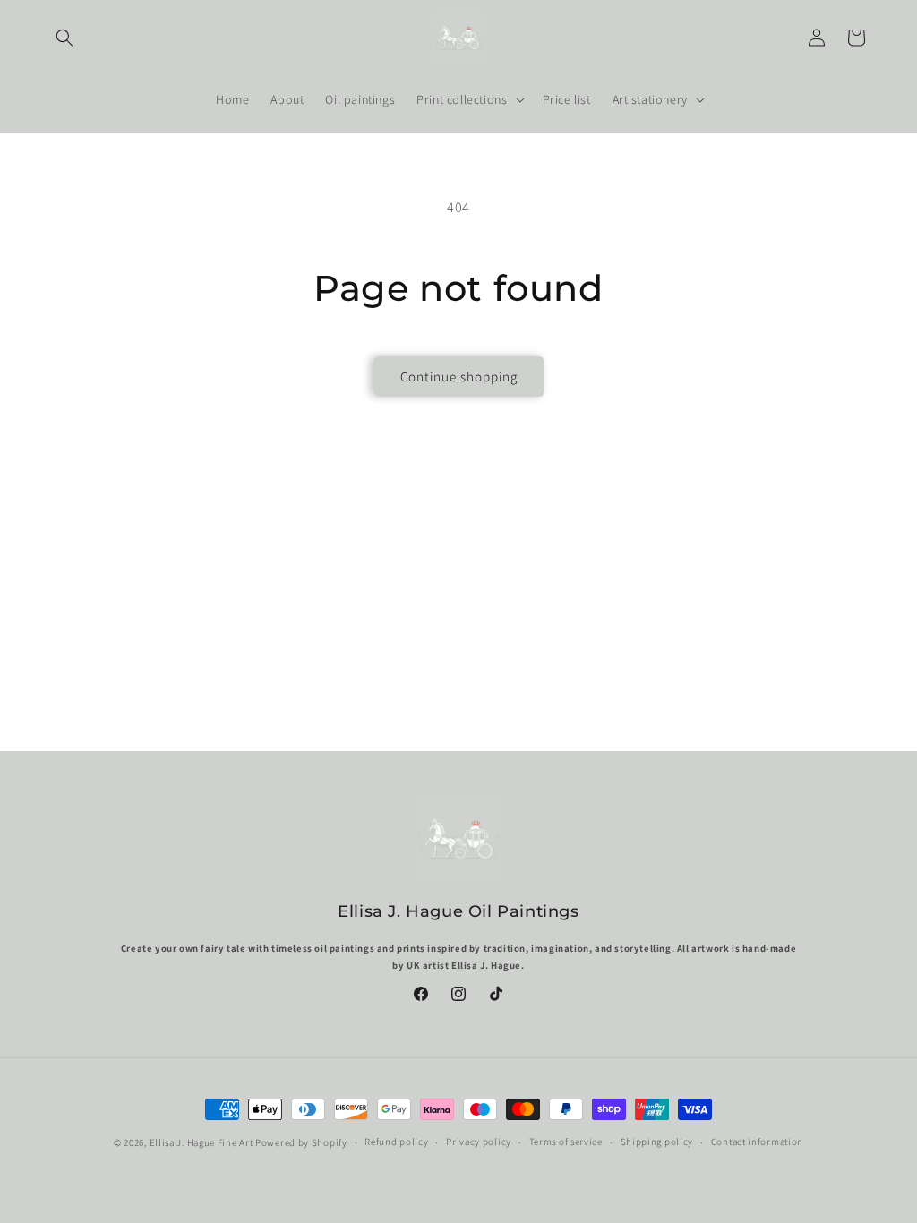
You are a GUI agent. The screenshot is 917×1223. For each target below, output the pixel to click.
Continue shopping (459, 376)
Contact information (757, 1141)
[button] (64, 37)
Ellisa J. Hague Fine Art (201, 1142)
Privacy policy (478, 1141)
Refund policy (396, 1141)
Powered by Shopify (301, 1142)
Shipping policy (657, 1141)
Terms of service (566, 1141)
